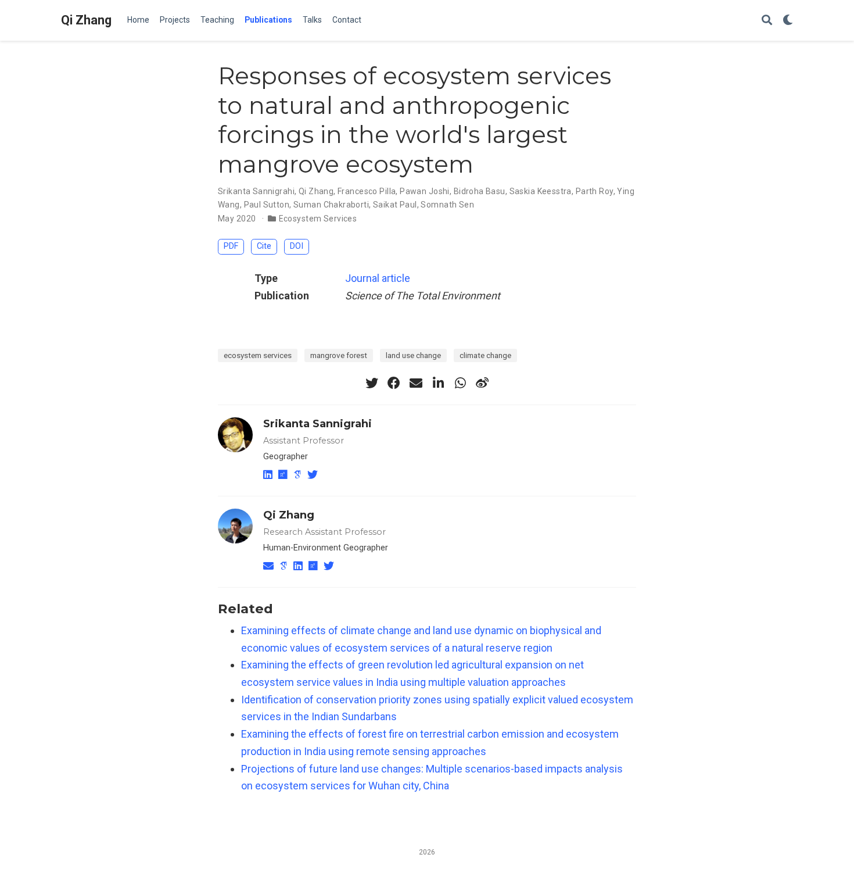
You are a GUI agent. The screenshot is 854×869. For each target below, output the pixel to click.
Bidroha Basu (479, 191)
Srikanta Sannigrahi (256, 191)
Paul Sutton (267, 204)
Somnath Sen (447, 204)
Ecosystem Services (318, 218)
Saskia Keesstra (540, 191)
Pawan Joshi (425, 191)
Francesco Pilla (367, 191)
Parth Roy (594, 191)
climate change (485, 355)
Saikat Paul (395, 204)
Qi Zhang (86, 20)
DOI (296, 246)
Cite (264, 246)
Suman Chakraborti (331, 204)
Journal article (377, 278)
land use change (413, 355)
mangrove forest (338, 355)
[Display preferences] (788, 20)
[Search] (767, 20)
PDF (231, 246)
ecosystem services (258, 355)
